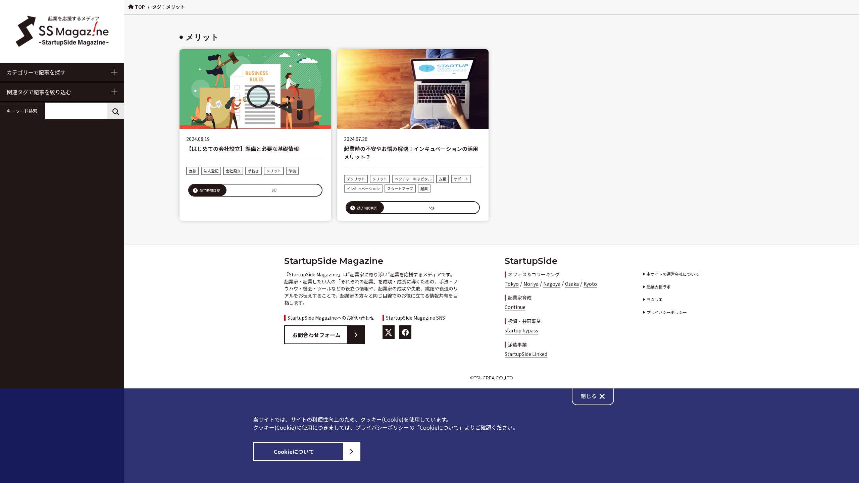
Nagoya (551, 283)
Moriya (531, 283)
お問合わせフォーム (316, 335)
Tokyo (512, 283)
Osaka (572, 283)
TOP (140, 6)
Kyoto (590, 283)
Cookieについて (294, 451)
